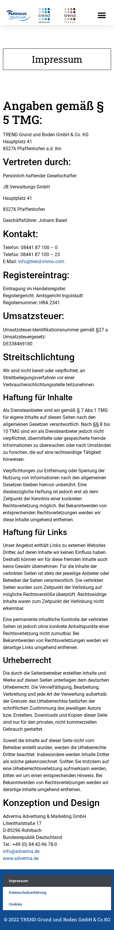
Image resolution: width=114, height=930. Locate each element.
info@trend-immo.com (41, 261)
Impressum (18, 881)
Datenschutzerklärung (27, 892)
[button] (101, 15)
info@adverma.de (21, 851)
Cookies (15, 904)
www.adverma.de (21, 858)
